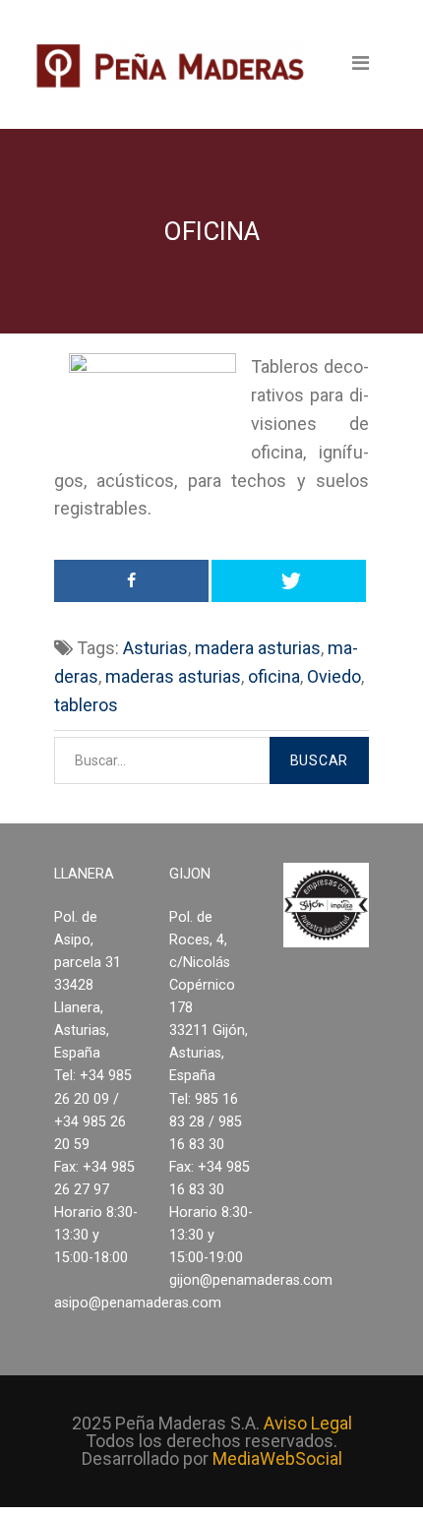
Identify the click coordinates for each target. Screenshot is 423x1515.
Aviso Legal (308, 1423)
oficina (274, 676)
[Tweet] (289, 581)
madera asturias (258, 647)
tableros (86, 705)
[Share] (131, 581)
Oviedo (334, 676)
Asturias (155, 647)
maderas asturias (173, 676)
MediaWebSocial (277, 1458)
